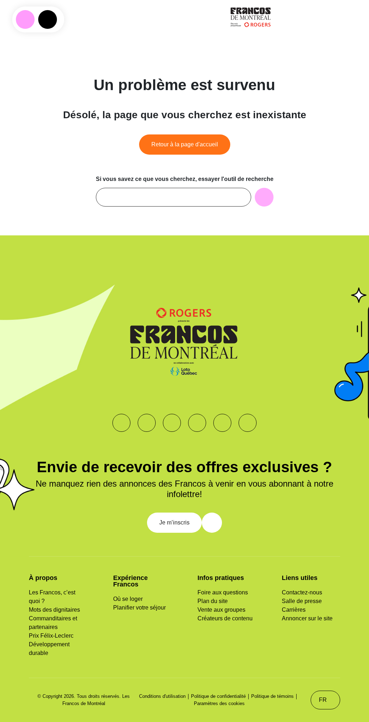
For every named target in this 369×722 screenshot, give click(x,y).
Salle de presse (302, 601)
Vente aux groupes (221, 610)
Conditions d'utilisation (162, 696)
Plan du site (212, 601)
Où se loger (128, 599)
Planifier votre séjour (139, 607)
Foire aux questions (222, 592)
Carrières (294, 610)
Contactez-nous (302, 592)
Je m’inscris (174, 522)
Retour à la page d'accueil (184, 144)
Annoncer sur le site (307, 618)
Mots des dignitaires (54, 610)
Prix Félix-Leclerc (51, 636)
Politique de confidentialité (218, 696)
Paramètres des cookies (219, 703)
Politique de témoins (272, 696)
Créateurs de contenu (225, 618)
